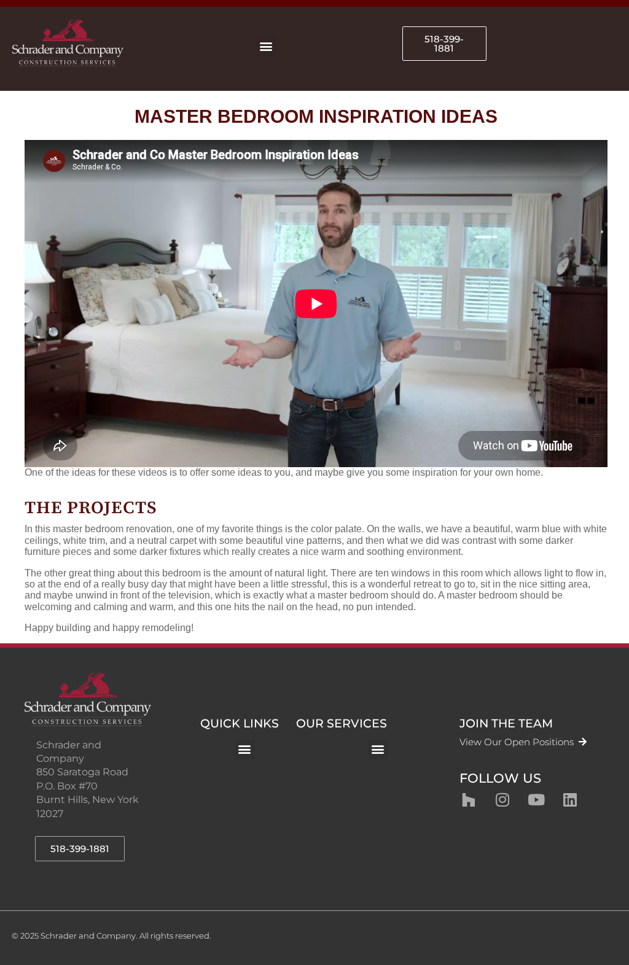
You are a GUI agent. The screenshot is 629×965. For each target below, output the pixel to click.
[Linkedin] (570, 800)
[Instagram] (502, 800)
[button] (266, 46)
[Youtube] (536, 800)
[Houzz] (468, 800)
